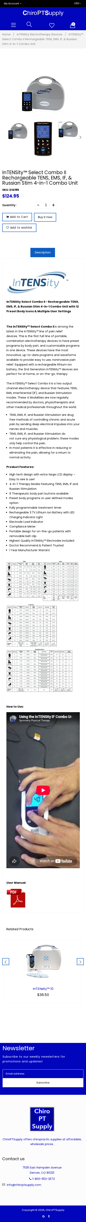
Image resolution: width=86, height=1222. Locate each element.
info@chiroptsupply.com (24, 1185)
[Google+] (43, 1216)
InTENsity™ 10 (43, 989)
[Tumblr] (49, 1216)
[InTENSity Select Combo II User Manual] (16, 907)
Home (6, 34)
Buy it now (45, 217)
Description (43, 252)
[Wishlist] (51, 25)
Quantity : (9, 205)
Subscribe (43, 1082)
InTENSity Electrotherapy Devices (39, 34)
